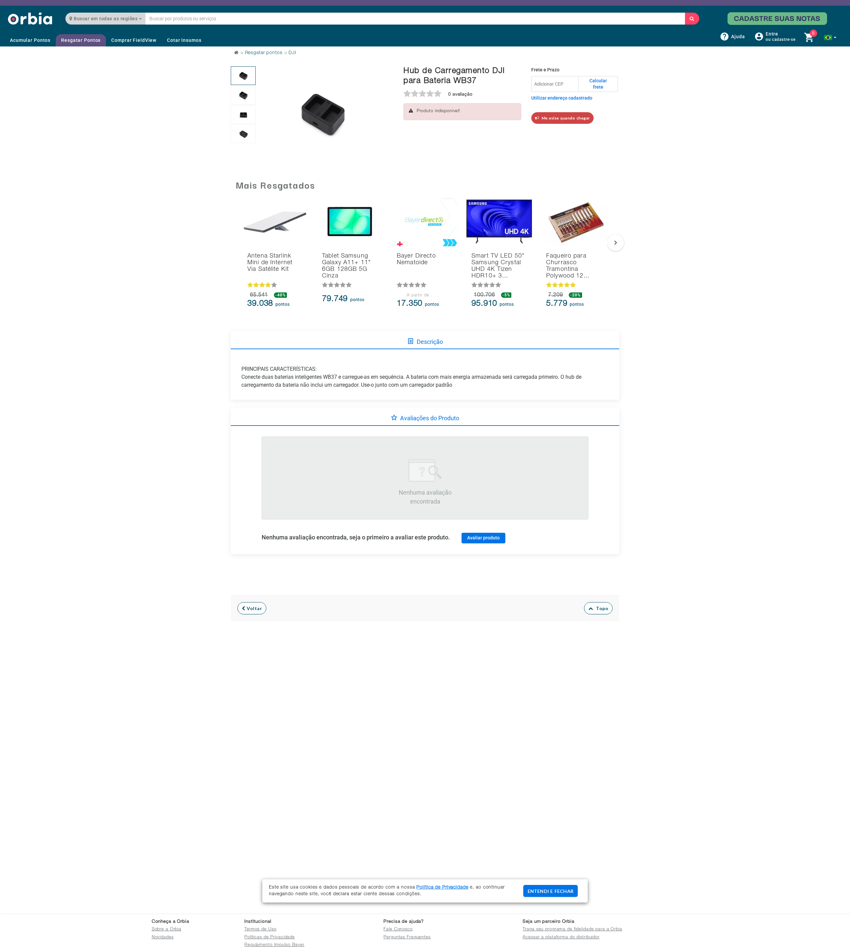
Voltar (253, 608)
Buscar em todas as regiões (105, 18)
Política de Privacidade (442, 887)
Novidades (163, 937)
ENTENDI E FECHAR (550, 891)
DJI (292, 53)
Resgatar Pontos (81, 40)
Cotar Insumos (184, 40)
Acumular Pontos (30, 40)
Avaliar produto (483, 537)
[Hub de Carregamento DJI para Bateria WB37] (243, 75)
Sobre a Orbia (166, 929)
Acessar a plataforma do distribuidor (561, 937)
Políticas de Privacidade (269, 937)
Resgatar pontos (264, 53)
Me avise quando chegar (564, 118)
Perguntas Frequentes (407, 937)
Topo (600, 608)
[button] (830, 37)
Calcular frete (598, 84)
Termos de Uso (260, 929)
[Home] (30, 18)
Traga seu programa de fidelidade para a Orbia (572, 929)
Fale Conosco (398, 929)
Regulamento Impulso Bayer (274, 945)
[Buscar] (692, 19)
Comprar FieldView (133, 40)
